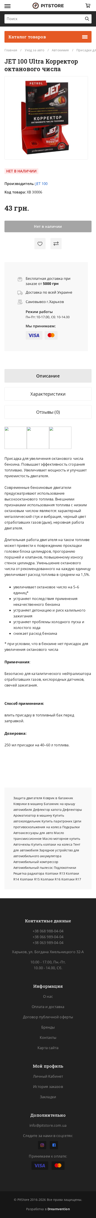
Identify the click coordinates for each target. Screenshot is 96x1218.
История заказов (48, 1086)
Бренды (48, 1027)
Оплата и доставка (48, 1006)
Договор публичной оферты (48, 1017)
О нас (48, 996)
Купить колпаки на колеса (51, 844)
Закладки (48, 1096)
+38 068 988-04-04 (48, 931)
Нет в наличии (48, 226)
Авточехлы (21, 844)
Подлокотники (65, 867)
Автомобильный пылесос (33, 867)
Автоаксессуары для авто (33, 833)
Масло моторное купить (61, 838)
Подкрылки (71, 827)
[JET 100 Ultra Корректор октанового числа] (46, 118)
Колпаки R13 (55, 873)
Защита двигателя (27, 798)
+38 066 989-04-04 (48, 936)
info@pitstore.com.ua (48, 1125)
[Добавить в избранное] (40, 243)
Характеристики (48, 394)
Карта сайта (48, 1047)
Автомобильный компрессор (35, 862)
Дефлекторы (72, 809)
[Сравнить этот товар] (56, 243)
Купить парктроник (57, 821)
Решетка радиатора (28, 873)
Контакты (48, 1037)
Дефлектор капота (47, 809)
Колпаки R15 (30, 879)
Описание (48, 376)
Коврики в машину (28, 804)
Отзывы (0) (48, 412)
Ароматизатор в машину (32, 815)
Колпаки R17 (71, 879)
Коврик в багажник (58, 798)
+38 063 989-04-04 (48, 942)
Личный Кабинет (48, 1076)
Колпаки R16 (51, 879)
